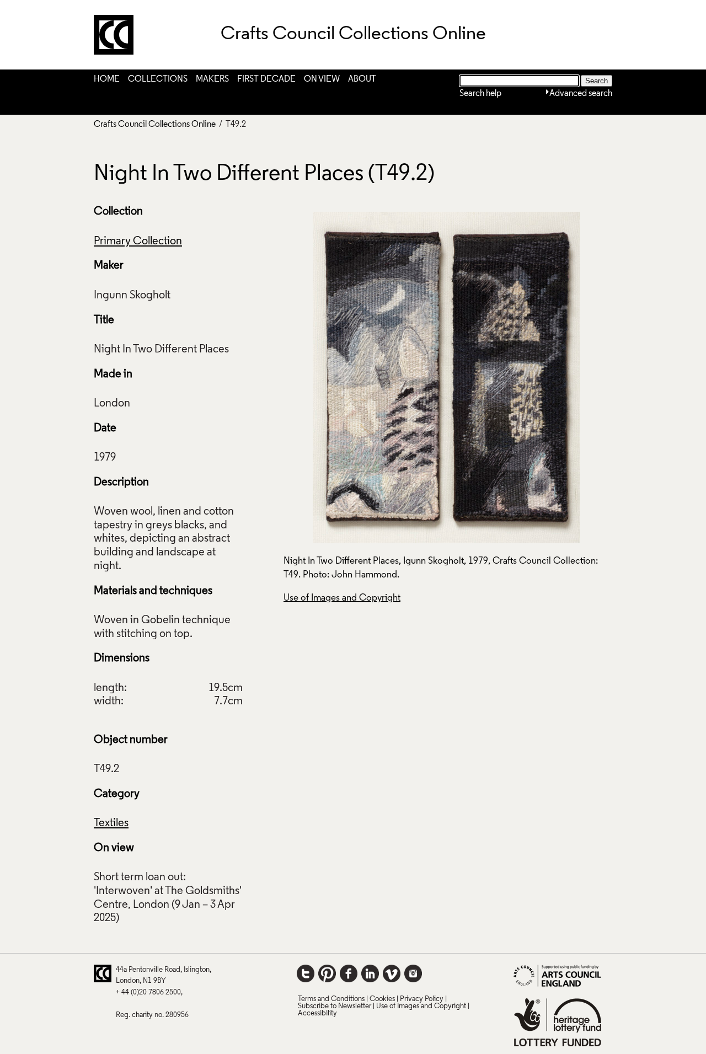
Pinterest (327, 973)
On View (322, 79)
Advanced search (580, 93)
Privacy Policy (421, 999)
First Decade (266, 79)
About (362, 79)
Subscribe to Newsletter (334, 1006)
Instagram (413, 973)
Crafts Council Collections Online (155, 124)
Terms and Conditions (331, 999)
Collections (158, 79)
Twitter (305, 973)
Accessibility (317, 1013)
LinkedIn (370, 973)
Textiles (111, 823)
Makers (212, 79)
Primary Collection (138, 241)
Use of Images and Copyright (342, 598)
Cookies (382, 999)
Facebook (348, 973)
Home (107, 79)
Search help (480, 93)
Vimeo (391, 973)
